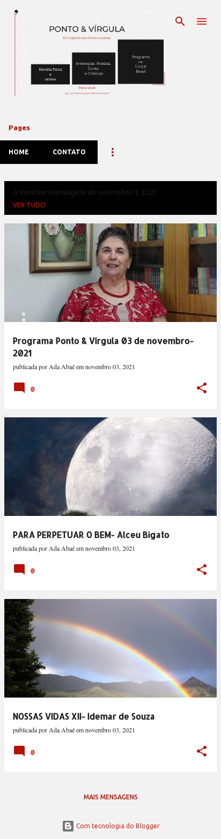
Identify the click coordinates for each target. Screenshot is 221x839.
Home (19, 151)
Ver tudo (29, 204)
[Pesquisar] (180, 21)
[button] (201, 388)
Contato (69, 151)
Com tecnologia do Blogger (117, 825)
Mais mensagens (111, 796)
